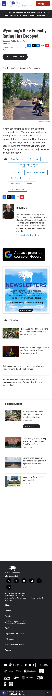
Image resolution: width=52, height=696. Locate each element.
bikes (31, 178)
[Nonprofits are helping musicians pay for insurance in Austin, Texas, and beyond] (11, 351)
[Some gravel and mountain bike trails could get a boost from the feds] (13, 415)
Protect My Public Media (14, 645)
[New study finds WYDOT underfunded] (13, 481)
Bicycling (34, 159)
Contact (8, 611)
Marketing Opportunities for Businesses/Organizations (16, 622)
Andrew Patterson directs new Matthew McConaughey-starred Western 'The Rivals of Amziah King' (23, 382)
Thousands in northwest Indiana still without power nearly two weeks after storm (34, 332)
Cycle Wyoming (17, 189)
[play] (3, 693)
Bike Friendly (16, 178)
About (7, 605)
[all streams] (48, 693)
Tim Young (16, 172)
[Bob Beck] (8, 211)
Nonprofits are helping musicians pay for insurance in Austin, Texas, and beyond (34, 350)
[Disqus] (26, 526)
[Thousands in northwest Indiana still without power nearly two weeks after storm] (11, 333)
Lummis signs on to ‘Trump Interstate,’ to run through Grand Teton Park (34, 441)
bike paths (15, 184)
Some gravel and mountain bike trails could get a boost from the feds (34, 414)
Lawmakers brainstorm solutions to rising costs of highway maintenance (35, 461)
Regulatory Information (14, 634)
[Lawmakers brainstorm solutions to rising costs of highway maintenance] (13, 462)
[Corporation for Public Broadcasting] (5, 665)
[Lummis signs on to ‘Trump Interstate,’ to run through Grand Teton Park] (13, 442)
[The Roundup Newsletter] (26, 289)
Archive (8, 650)
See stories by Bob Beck (27, 235)
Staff (7, 628)
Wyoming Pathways (36, 172)
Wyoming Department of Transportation (28, 166)
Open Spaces (17, 159)
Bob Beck (7, 43)
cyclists (30, 184)
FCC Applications (11, 639)
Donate (43, 4)
